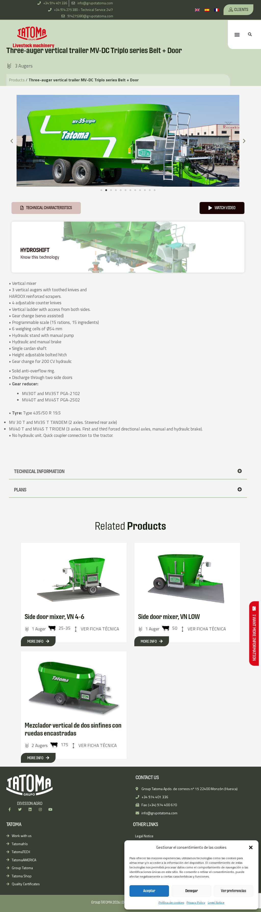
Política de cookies (171, 902)
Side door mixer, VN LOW (169, 616)
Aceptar (149, 891)
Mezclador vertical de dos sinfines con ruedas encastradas (73, 729)
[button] (250, 847)
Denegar (191, 891)
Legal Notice (216, 902)
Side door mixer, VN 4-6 (54, 616)
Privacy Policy (196, 902)
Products (17, 80)
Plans (20, 490)
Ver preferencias (233, 891)
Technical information (39, 471)
